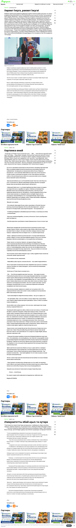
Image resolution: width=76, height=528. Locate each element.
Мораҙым (5, 1)
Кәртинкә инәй (19, 4)
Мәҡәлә (3, 4)
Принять (69, 525)
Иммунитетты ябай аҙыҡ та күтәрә (42, 4)
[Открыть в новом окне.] (9, 125)
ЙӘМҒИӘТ (6, 7)
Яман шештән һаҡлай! (58, 4)
